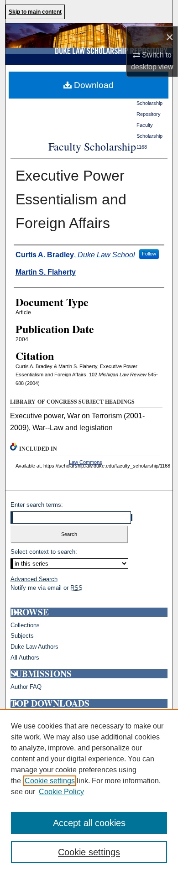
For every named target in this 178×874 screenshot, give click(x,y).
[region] (89, 791)
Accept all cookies (89, 823)
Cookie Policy (61, 792)
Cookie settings (50, 781)
